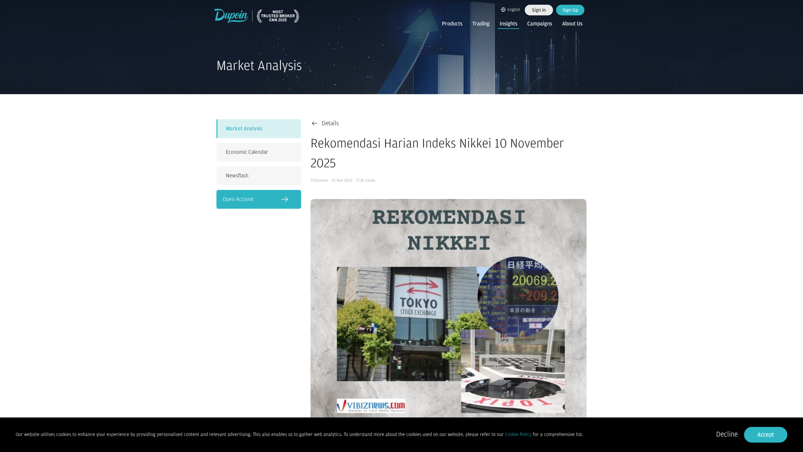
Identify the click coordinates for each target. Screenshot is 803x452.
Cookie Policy (518, 434)
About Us (572, 24)
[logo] (257, 16)
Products (452, 24)
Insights (508, 24)
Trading (481, 24)
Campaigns (539, 24)
